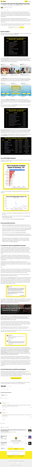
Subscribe (26, 1)
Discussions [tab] (7, 427)
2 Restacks (10, 386)
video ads (2, 132)
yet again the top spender (26, 129)
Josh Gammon (4, 402)
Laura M (3, 412)
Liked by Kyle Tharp (5, 413)
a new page (4, 59)
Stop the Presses (28, 372)
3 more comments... (2, 423)
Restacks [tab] (6, 395)
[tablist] (4, 395)
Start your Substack (14, 463)
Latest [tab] (4, 427)
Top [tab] (1, 427)
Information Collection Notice (15, 451)
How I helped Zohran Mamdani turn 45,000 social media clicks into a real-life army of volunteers (13, 430)
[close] (24, 437)
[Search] (30, 427)
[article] (16, 432)
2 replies (4, 409)
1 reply (4, 419)
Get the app (20, 463)
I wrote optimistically (10, 277)
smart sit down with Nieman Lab (20, 230)
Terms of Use (20, 450)
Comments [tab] (2, 395)
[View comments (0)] (10, 434)
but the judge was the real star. (21, 232)
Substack (12, 465)
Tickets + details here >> (14, 241)
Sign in (30, 1)
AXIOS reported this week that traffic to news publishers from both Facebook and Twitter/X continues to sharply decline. (16, 349)
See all (2, 448)
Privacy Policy (22, 451)
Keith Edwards (4, 439)
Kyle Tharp (5, 445)
